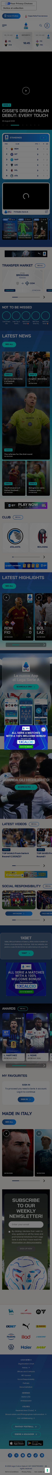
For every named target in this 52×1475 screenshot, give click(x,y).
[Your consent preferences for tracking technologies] (47, 1470)
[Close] (43, 729)
